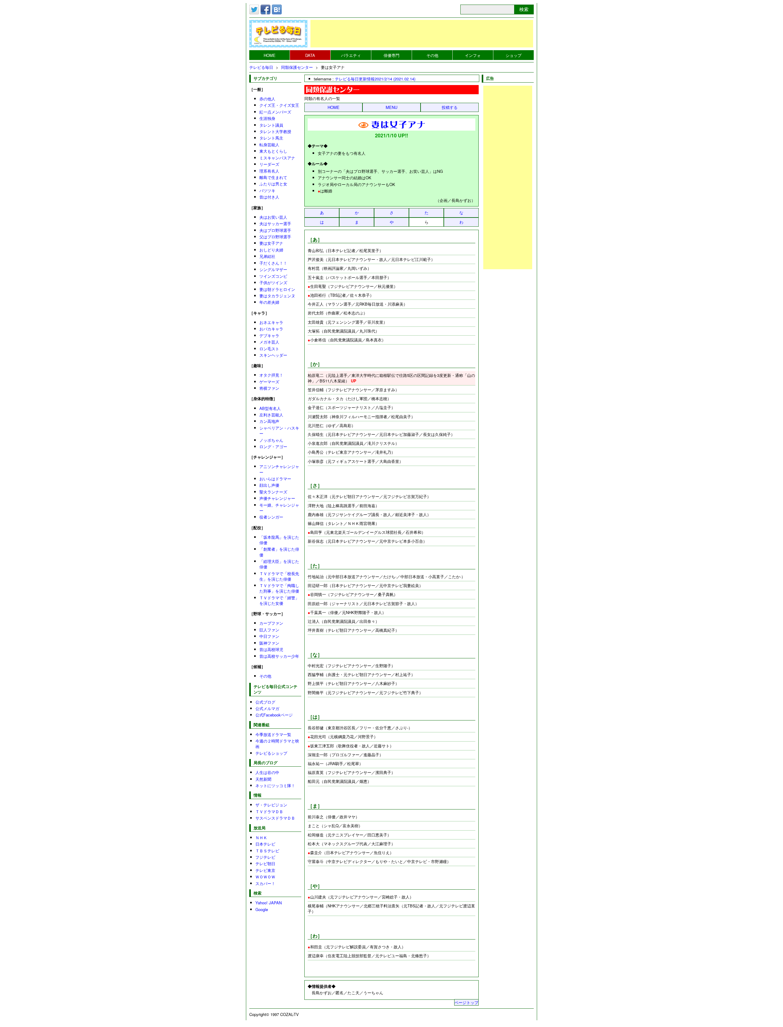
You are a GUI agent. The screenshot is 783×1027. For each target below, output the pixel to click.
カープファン (271, 623)
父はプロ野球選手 (275, 237)
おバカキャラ (271, 329)
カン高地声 (269, 421)
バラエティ (351, 55)
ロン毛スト (269, 349)
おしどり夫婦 (271, 250)
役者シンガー (271, 517)
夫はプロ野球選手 (275, 230)
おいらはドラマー (275, 479)
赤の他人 (267, 99)
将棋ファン (269, 388)
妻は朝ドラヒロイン (277, 289)
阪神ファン (269, 643)
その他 (432, 55)
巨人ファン (269, 630)
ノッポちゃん (271, 440)
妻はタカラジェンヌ (277, 296)
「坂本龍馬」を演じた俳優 (279, 539)
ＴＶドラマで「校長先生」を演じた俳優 (279, 576)
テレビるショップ (271, 753)
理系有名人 (269, 171)
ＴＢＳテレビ (267, 851)
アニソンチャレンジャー (279, 469)
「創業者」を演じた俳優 (279, 551)
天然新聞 (263, 779)
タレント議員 (271, 125)
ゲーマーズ (269, 382)
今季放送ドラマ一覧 (273, 734)
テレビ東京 (265, 870)
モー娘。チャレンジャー (279, 507)
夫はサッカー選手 (275, 223)
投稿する (450, 107)
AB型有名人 (270, 408)
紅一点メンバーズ (275, 112)
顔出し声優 (269, 485)
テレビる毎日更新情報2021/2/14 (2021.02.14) (375, 79)
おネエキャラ (271, 322)
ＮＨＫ (261, 837)
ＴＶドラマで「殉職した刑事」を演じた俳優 (279, 588)
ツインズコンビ (273, 276)
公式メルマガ (267, 708)
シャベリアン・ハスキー (279, 430)
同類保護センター (297, 67)
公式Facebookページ (274, 715)
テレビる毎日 (261, 67)
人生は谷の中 (267, 772)
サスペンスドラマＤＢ (275, 818)
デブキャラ (269, 335)
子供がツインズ (273, 282)
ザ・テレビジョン (271, 805)
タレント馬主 (271, 138)
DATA (310, 55)
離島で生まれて (273, 177)
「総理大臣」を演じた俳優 (279, 564)
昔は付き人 (269, 197)
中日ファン (269, 636)
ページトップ (466, 1002)
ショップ (513, 55)
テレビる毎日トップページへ (278, 33)
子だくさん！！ (273, 263)
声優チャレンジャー (277, 498)
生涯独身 (267, 118)
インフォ (473, 55)
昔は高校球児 (271, 649)
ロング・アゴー (273, 446)
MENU (391, 107)
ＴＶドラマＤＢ (269, 811)
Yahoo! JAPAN (268, 903)
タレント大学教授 (275, 131)
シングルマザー (273, 269)
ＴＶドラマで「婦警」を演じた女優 (279, 600)
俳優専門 (391, 55)
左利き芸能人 (271, 415)
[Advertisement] (421, 33)
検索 (524, 9)
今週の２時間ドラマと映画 (277, 743)
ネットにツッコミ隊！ (275, 785)
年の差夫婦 (269, 302)
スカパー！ (265, 883)
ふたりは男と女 (273, 184)
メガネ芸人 (269, 342)
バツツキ (267, 190)
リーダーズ (269, 164)
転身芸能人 (269, 144)
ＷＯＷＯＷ (265, 877)
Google (261, 909)
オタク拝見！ (271, 375)
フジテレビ (265, 857)
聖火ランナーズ (273, 492)
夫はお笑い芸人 (273, 217)
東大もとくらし (273, 151)
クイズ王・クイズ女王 (279, 105)
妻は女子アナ (271, 243)
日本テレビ (265, 844)
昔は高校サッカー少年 (279, 656)
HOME (270, 55)
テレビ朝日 (265, 863)
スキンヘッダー (273, 355)
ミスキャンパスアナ (277, 158)
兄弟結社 (267, 256)
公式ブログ (265, 702)
